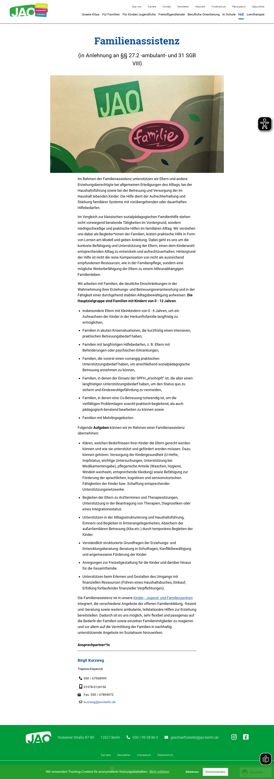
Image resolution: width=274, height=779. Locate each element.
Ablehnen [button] (192, 771)
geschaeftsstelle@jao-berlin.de (194, 737)
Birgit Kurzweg (91, 660)
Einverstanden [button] (215, 771)
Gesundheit (258, 6)
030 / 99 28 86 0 (145, 737)
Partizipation (239, 6)
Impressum (144, 755)
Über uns (136, 6)
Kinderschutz (219, 6)
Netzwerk (200, 6)
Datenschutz (165, 755)
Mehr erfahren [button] (159, 771)
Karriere (152, 6)
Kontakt (166, 6)
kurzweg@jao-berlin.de (100, 702)
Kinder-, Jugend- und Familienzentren (163, 598)
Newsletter (183, 6)
